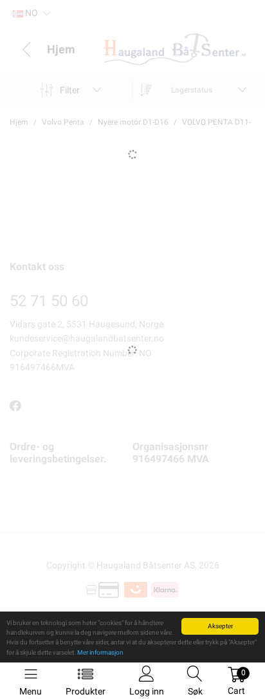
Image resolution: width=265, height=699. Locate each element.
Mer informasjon (100, 652)
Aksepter (220, 626)
